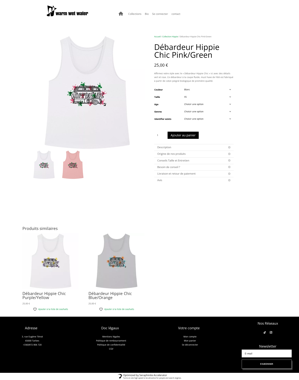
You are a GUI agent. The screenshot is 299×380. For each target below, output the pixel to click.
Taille (157, 96)
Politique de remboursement (111, 340)
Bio (147, 14)
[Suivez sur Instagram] (270, 332)
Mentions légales (111, 336)
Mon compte (190, 336)
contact (175, 14)
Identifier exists (162, 118)
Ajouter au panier (183, 135)
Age (156, 104)
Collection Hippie (170, 36)
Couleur (158, 89)
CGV (111, 348)
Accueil (157, 36)
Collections (134, 14)
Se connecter (160, 14)
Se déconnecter (190, 344)
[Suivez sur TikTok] (264, 332)
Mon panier (190, 340)
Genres (158, 111)
